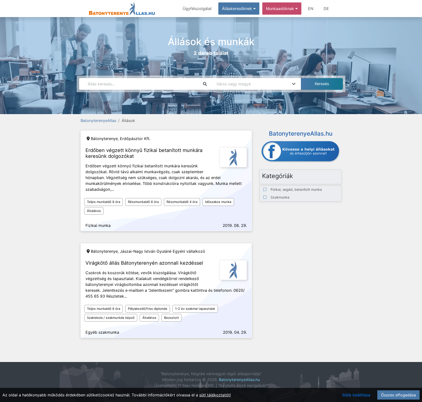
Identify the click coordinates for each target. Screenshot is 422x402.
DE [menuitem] (326, 8)
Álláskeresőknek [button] (237, 8)
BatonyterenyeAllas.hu (239, 379)
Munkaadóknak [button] (280, 8)
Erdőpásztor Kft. (135, 138)
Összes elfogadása (398, 394)
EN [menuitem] (310, 8)
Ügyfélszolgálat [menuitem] (197, 8)
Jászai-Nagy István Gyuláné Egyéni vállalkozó (162, 251)
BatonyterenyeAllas (98, 120)
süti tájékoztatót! (215, 394)
